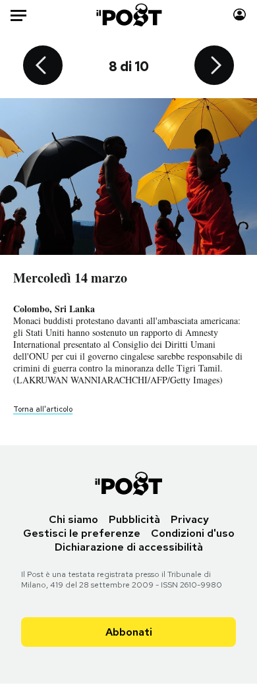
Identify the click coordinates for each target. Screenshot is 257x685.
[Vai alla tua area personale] (239, 15)
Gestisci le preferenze (81, 533)
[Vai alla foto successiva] (214, 66)
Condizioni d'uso (193, 533)
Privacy (190, 519)
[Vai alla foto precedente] (43, 66)
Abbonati (128, 632)
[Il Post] (128, 14)
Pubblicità (134, 519)
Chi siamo (73, 519)
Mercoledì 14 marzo (70, 277)
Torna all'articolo (42, 409)
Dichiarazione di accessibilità (129, 547)
